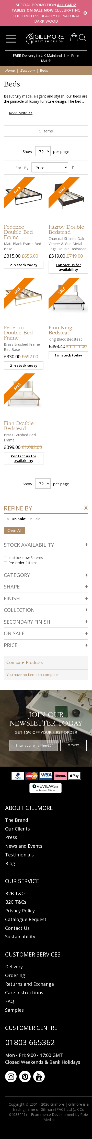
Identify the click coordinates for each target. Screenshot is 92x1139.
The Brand (16, 820)
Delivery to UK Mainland (37, 55)
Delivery (14, 966)
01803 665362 (30, 1042)
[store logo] (45, 38)
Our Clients (17, 829)
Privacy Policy (20, 911)
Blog (10, 863)
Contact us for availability (68, 267)
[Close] (85, 13)
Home (10, 70)
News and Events (23, 846)
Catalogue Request (26, 919)
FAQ (9, 1001)
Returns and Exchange (29, 984)
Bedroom (27, 70)
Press (11, 837)
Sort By (22, 167)
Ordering (15, 975)
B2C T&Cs (15, 902)
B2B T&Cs (16, 893)
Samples (14, 1010)
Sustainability (20, 936)
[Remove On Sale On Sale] (7, 518)
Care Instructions (24, 992)
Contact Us (17, 928)
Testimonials (19, 855)
